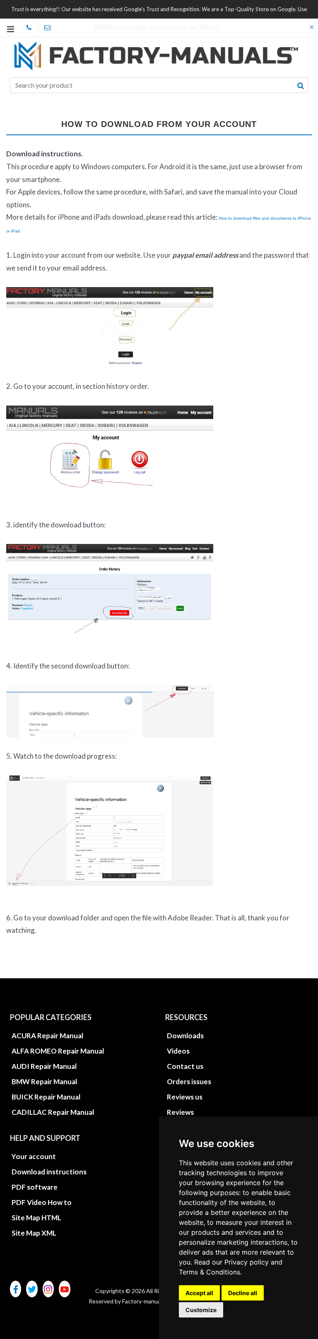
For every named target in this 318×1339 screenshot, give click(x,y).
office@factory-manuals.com (48, 28)
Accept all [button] (199, 1292)
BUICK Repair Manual (46, 1096)
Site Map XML (34, 1233)
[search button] (300, 85)
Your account (34, 1156)
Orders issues (189, 1081)
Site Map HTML (36, 1217)
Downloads (185, 1035)
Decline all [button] (242, 1292)
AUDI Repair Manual (44, 1066)
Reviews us (184, 1096)
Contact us (185, 1066)
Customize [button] (201, 1309)
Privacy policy (246, 1262)
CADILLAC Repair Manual (53, 1112)
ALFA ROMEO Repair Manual (58, 1051)
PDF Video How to (42, 1202)
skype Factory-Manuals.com (29, 28)
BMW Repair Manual (44, 1081)
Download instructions (49, 1171)
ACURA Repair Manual (47, 1035)
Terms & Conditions (209, 1272)
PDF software (35, 1187)
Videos (178, 1051)
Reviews (180, 1112)
